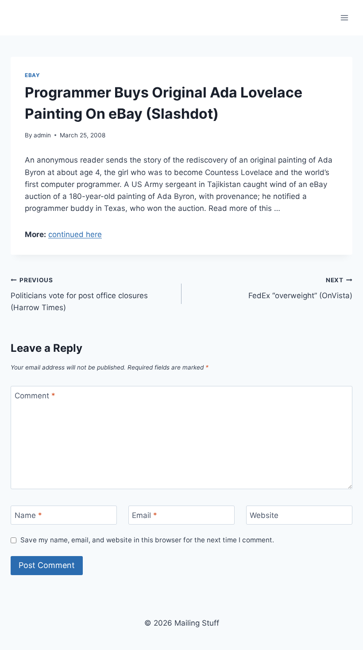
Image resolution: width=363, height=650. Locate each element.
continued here (75, 234)
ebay (32, 75)
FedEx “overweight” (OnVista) (300, 288)
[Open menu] (344, 17)
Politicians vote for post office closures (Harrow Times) (79, 294)
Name (28, 515)
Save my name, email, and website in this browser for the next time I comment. (147, 540)
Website (264, 515)
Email (144, 515)
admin (42, 135)
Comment (35, 395)
